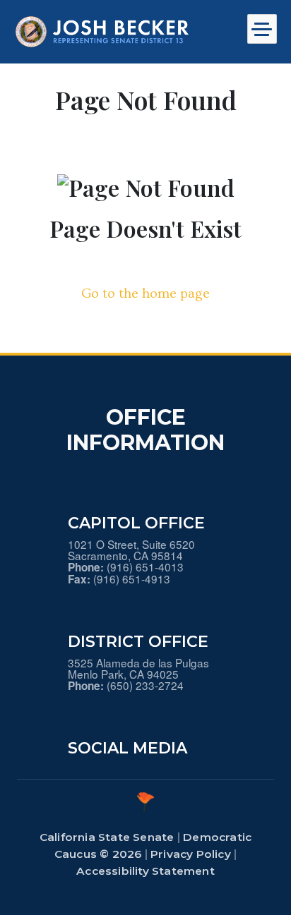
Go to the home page (145, 293)
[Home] (102, 31)
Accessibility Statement (145, 871)
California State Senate (107, 837)
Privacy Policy (190, 854)
